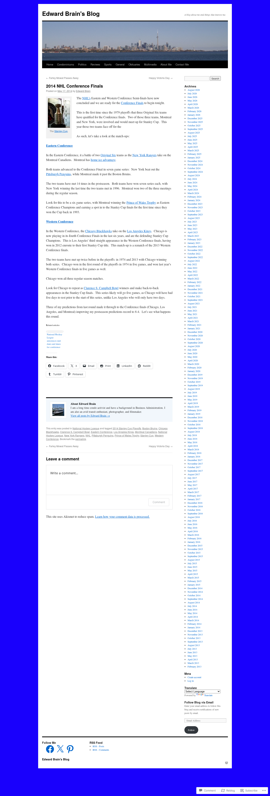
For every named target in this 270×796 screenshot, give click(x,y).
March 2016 (193, 534)
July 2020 (192, 349)
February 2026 (194, 111)
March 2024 (193, 193)
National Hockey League (86, 428)
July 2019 (192, 392)
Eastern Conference (59, 145)
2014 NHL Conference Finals (74, 86)
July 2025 (192, 136)
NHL (88, 435)
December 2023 (195, 203)
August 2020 (194, 346)
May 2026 (192, 100)
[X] (60, 749)
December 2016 (195, 502)
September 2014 (195, 598)
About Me (166, 64)
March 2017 (193, 492)
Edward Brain (83, 91)
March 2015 (193, 577)
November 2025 (195, 121)
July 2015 (192, 563)
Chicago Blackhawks (98, 231)
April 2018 (193, 445)
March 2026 (193, 107)
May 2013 (192, 655)
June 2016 (192, 524)
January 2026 (194, 114)
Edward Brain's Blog (71, 13)
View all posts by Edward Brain (90, 415)
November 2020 (195, 335)
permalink (80, 439)
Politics (82, 64)
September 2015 (195, 556)
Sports (108, 64)
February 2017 (194, 495)
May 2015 (192, 570)
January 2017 (194, 499)
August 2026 (194, 89)
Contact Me (182, 64)
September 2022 (195, 257)
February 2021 (194, 324)
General (120, 64)
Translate (208, 695)
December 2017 (195, 460)
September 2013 (195, 641)
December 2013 (195, 630)
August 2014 (194, 602)
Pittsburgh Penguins (58, 174)
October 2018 (194, 424)
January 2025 (194, 157)
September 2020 (195, 342)
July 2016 (192, 520)
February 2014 (194, 623)
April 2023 (193, 232)
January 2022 (194, 285)
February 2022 (194, 282)
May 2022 (192, 271)
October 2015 (194, 552)
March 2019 (193, 406)
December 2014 (195, 588)
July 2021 (192, 307)
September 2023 (195, 214)
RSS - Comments (101, 749)
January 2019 (194, 413)
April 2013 (193, 659)
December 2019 (195, 374)
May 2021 (192, 314)
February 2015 (194, 581)
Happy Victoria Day (161, 78)
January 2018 (194, 456)
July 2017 (192, 477)
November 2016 (195, 506)
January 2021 (194, 328)
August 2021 (194, 303)
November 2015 (195, 549)
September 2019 (195, 385)
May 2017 (192, 484)
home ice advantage (103, 160)
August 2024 (194, 175)
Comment (159, 502)
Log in (191, 680)
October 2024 (194, 168)
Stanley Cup (61, 131)
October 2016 (194, 509)
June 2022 (192, 267)
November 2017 (195, 463)
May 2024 (192, 185)
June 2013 (192, 652)
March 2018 (193, 449)
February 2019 (194, 410)
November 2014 (195, 591)
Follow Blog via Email (198, 702)
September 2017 (195, 470)
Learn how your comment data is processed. (122, 516)
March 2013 (193, 662)
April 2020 (193, 360)
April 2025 (193, 146)
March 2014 (193, 620)
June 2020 (192, 353)
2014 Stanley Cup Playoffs (127, 428)
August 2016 (194, 517)
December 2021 (195, 289)
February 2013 (194, 666)
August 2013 (194, 645)
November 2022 (195, 250)
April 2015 (193, 573)
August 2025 (194, 132)
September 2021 (195, 299)
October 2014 (194, 595)
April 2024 (193, 189)
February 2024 (194, 196)
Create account (194, 677)
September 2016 (195, 513)
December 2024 (195, 161)
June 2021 (192, 310)
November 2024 (195, 164)
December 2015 (195, 545)
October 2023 (194, 210)
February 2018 (194, 452)
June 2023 (192, 225)
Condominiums (65, 64)
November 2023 (195, 207)
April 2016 (193, 531)
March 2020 (193, 363)
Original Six (108, 155)
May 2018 (192, 442)
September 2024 (195, 171)
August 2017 (194, 474)
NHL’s (86, 98)
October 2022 (194, 253)
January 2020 (194, 371)
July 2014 (192, 606)
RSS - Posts (98, 746)
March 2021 (193, 321)
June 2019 (192, 396)
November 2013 (195, 634)
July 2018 (192, 435)
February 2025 (194, 153)
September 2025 (195, 129)
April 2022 (193, 274)
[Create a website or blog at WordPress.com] (226, 763)
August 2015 (194, 559)
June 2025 (192, 139)
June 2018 (192, 438)
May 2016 (192, 527)
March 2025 (193, 150)
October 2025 (194, 125)
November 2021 (195, 292)
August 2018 (194, 431)
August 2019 (194, 388)
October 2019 (194, 381)
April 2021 (193, 317)
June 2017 (192, 481)
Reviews (95, 64)
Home (49, 64)
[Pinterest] (70, 749)
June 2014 (192, 609)
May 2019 (192, 399)
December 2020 (195, 331)
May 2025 (192, 143)
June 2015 (192, 566)
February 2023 (194, 239)
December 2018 (195, 417)
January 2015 (194, 584)
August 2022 (194, 260)
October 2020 (194, 339)
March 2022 (193, 278)
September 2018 (195, 428)
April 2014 (193, 616)
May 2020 (192, 356)
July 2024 (192, 178)
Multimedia (150, 64)
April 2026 (193, 104)
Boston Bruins (149, 428)
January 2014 (194, 627)
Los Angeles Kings (139, 231)
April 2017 (193, 488)
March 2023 (193, 235)
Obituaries (134, 64)
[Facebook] (50, 749)
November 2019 (195, 378)
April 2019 (193, 403)
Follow (191, 730)
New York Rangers (144, 155)
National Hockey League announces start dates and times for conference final (54, 341)
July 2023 (192, 221)
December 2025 (195, 118)
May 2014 (192, 613)
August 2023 (194, 218)
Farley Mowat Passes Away (62, 78)
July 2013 (192, 648)
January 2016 (194, 541)
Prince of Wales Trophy (141, 202)
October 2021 (194, 296)
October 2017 (194, 467)
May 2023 (192, 228)
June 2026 (192, 96)
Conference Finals (132, 103)
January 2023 (194, 242)
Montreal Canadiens (146, 431)
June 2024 (192, 182)
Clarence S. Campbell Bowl (101, 288)
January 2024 (194, 200)
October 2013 (194, 638)
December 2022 (195, 246)
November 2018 (195, 420)
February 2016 (194, 538)
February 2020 (194, 367)
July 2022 (192, 264)
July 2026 (192, 93)
